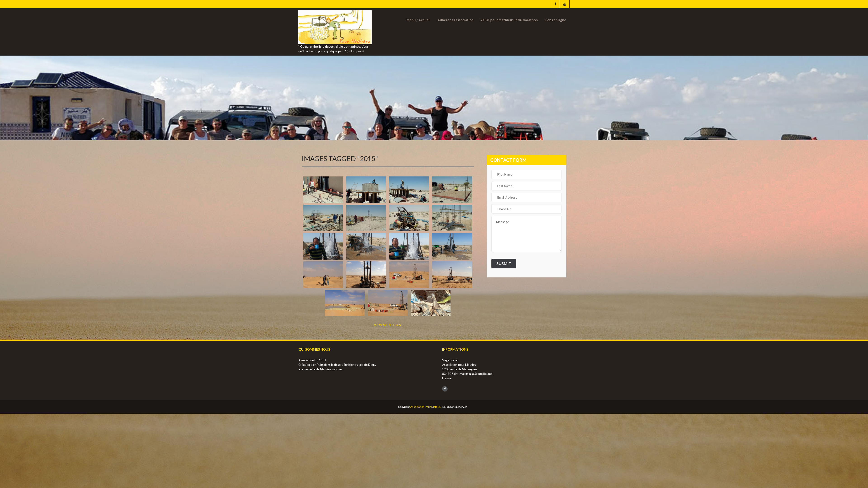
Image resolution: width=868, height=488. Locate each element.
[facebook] (555, 4)
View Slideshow (387, 325)
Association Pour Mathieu (425, 406)
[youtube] (564, 4)
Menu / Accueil (418, 20)
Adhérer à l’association (455, 20)
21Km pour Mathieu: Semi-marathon (509, 20)
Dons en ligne (555, 20)
